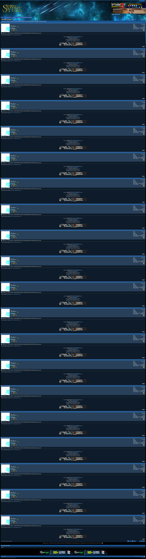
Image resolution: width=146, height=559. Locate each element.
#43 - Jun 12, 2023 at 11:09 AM (6, 74)
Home (141, 556)
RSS (144, 556)
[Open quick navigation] (144, 17)
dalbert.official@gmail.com (74, 37)
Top (142, 556)
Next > (144, 19)
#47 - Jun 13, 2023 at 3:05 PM (6, 178)
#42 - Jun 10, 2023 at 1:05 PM (6, 48)
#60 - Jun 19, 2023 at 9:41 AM (6, 515)
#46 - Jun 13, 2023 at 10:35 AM (6, 152)
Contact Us (136, 556)
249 (141, 19)
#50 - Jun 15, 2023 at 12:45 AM (6, 256)
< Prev (128, 19)
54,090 (144, 102)
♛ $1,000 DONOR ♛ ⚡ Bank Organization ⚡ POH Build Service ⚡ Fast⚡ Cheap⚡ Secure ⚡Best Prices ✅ (84, 543)
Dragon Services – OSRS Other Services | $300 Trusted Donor (53, 543)
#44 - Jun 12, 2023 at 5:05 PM (6, 100)
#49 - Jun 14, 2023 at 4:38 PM (6, 230)
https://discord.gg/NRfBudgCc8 (77, 36)
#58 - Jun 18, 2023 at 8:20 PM (6, 463)
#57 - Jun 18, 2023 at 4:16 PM (6, 437)
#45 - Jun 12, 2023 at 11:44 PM (6, 126)
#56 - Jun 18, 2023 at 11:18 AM (6, 411)
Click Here (143, 27)
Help (138, 556)
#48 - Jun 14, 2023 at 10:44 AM (6, 204)
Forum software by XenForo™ (8, 557)
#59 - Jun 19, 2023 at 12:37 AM (6, 489)
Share (143, 46)
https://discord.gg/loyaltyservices (15, 34)
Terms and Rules (143, 557)
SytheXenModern (3, 556)
